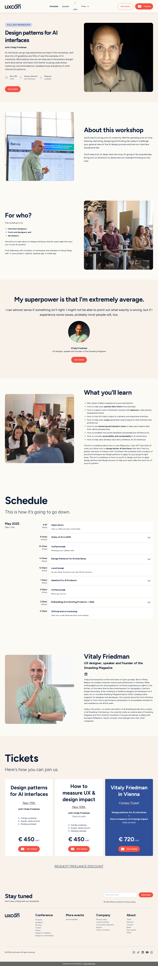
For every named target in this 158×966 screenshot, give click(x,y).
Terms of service (103, 930)
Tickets (38, 928)
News (129, 927)
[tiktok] (138, 952)
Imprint (99, 927)
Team (129, 919)
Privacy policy (101, 919)
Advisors (130, 922)
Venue (37, 930)
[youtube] (147, 952)
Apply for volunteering (44, 935)
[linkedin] (142, 952)
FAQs (129, 932)
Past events (131, 930)
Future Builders (72, 919)
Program (38, 920)
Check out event (79, 816)
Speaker (65, 6)
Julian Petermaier (89, 964)
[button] (85, 6)
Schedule (53, 6)
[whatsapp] (151, 952)
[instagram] (133, 952)
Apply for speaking (43, 933)
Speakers (39, 922)
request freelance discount (79, 866)
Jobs (75, 9)
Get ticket (13, 89)
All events (125, 6)
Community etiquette (105, 925)
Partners (38, 925)
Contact (130, 925)
